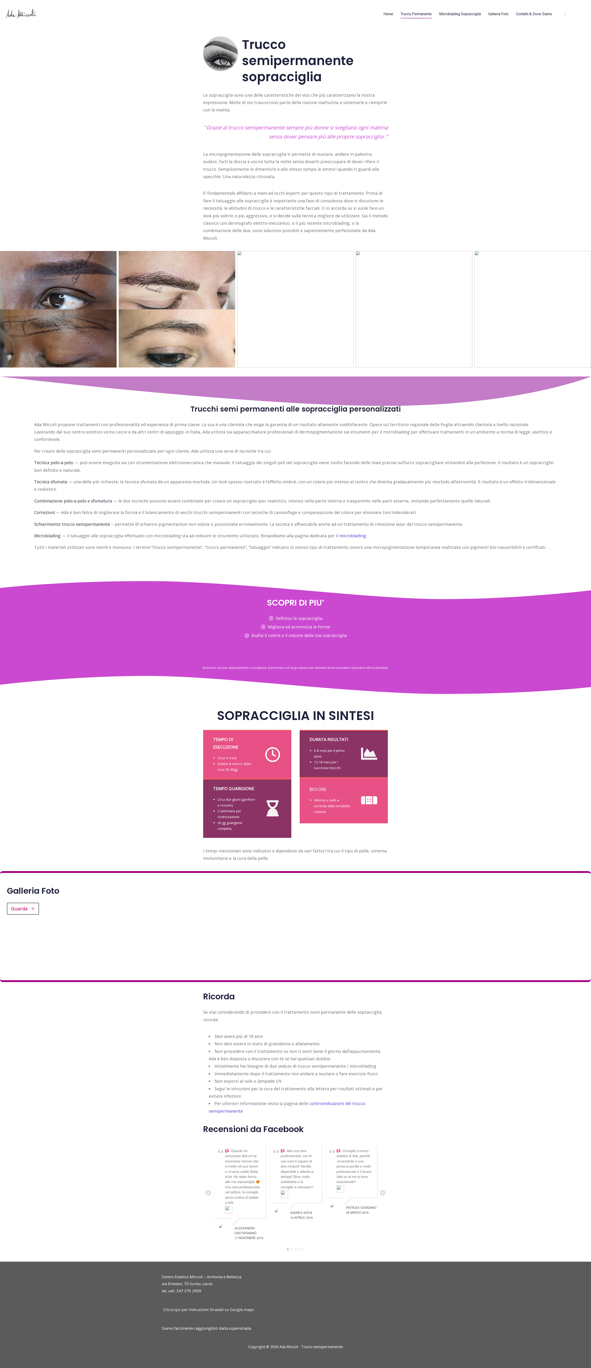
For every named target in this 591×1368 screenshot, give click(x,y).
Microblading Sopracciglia (460, 14)
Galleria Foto (498, 14)
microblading (352, 535)
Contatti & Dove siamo (534, 14)
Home (388, 14)
